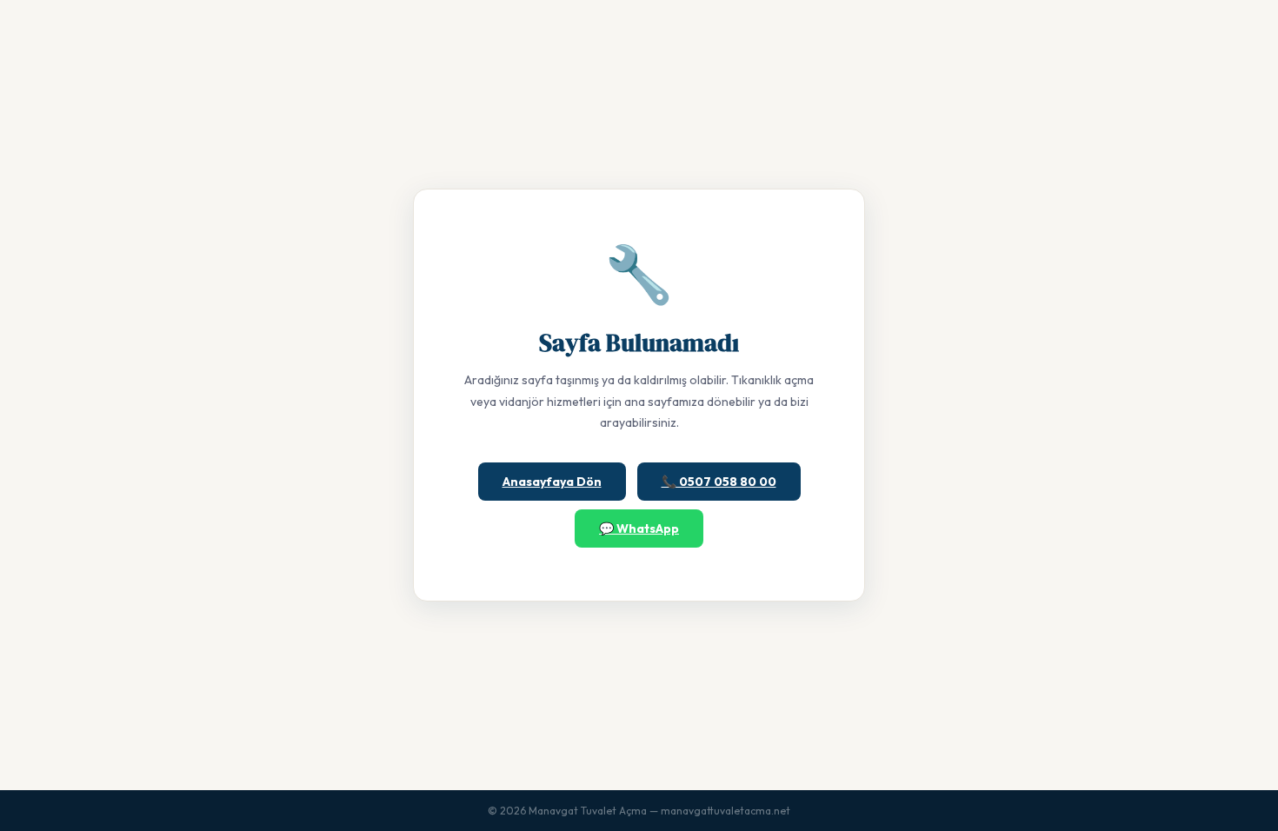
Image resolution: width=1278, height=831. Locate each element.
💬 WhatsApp (639, 528)
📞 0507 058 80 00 (719, 481)
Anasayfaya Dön (552, 481)
